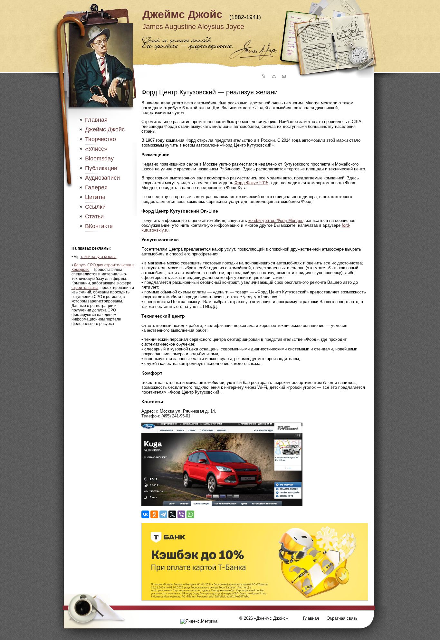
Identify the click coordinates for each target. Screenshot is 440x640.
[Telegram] (163, 514)
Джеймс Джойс (182, 14)
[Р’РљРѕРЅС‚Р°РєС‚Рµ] (145, 514)
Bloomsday (99, 158)
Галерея (96, 187)
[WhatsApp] (190, 514)
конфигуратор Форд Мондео (275, 220)
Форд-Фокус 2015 (251, 182)
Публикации (101, 168)
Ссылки (95, 207)
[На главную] (262, 76)
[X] (172, 514)
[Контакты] (283, 76)
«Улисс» (96, 149)
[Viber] (181, 514)
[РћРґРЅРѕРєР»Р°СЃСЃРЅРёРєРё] (154, 514)
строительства (85, 287)
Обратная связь (342, 618)
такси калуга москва (99, 256)
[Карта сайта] (273, 76)
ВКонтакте (99, 226)
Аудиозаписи (102, 178)
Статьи (94, 216)
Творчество (100, 139)
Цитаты (95, 197)
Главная (96, 120)
